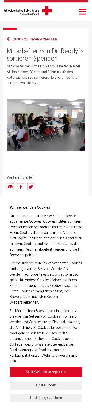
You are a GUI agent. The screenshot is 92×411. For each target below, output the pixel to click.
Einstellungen (46, 385)
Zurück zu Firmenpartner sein (34, 39)
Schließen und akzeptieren (46, 372)
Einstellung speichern (46, 398)
